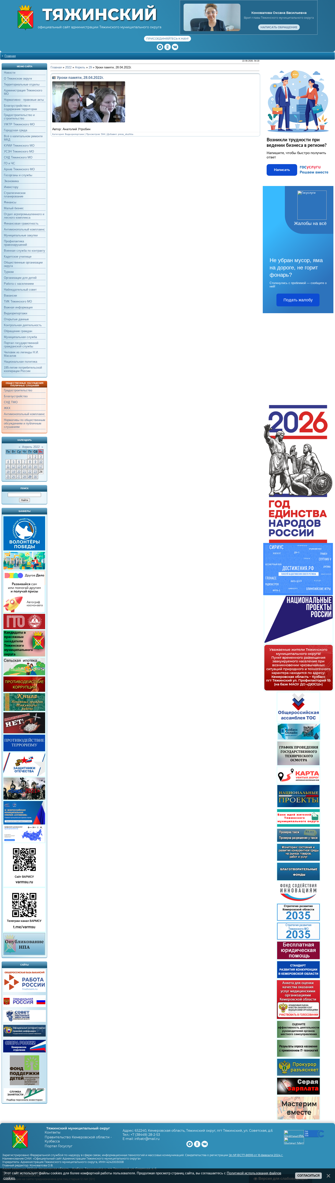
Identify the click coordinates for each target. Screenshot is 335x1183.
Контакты (52, 1132)
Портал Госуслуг (58, 1146)
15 (29, 466)
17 (40, 466)
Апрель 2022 (31, 447)
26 (13, 476)
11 (8, 466)
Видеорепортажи (74, 134)
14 (24, 466)
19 (13, 471)
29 (29, 476)
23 (35, 471)
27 (19, 476)
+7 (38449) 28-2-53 (145, 1135)
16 (35, 466)
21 (24, 471)
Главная (10, 56)
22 (29, 471)
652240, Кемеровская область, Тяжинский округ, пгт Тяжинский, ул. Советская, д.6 (204, 1131)
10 (40, 461)
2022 (68, 67)
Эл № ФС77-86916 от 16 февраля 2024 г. (256, 1155)
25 (8, 476)
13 (19, 466)
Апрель (80, 67)
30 (35, 476)
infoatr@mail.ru (147, 1139)
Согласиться (308, 1175)
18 (8, 471)
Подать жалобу (298, 300)
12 (13, 466)
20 (19, 471)
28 (24, 476)
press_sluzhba (125, 134)
